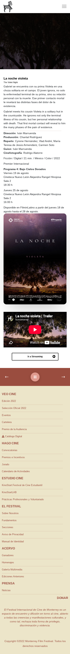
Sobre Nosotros (10, 513)
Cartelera (7, 422)
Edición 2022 (9, 401)
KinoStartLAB (9, 492)
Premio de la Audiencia (14, 429)
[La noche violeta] (35, 376)
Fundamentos (9, 520)
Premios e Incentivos (13, 457)
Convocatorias (9, 450)
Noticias (6, 590)
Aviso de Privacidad (13, 534)
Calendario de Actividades (16, 471)
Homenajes (8, 562)
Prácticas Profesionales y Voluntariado (23, 499)
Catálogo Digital (13, 436)
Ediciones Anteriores (13, 576)
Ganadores (8, 555)
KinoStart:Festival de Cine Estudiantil (22, 485)
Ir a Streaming (35, 356)
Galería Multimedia (12, 569)
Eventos (6, 415)
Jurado (5, 464)
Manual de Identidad (13, 541)
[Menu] (62, 6)
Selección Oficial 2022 (14, 408)
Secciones (7, 527)
